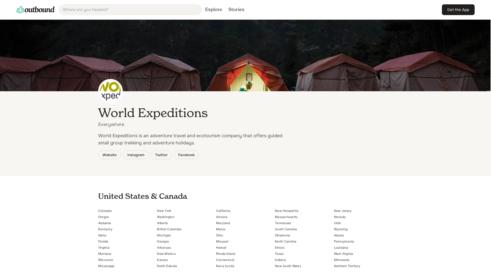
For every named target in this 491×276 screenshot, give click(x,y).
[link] (35, 10)
